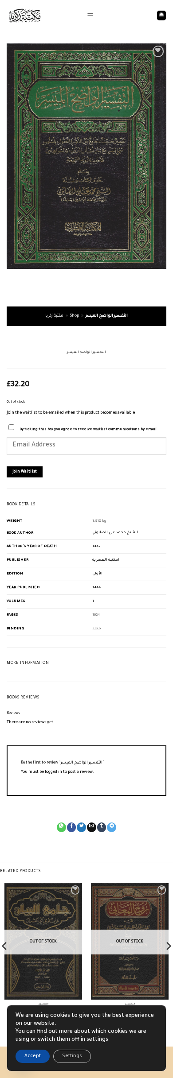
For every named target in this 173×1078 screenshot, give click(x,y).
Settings (72, 1056)
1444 (96, 587)
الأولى (97, 574)
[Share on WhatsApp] (61, 827)
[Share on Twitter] (81, 827)
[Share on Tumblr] (101, 827)
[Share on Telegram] (111, 827)
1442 (96, 546)
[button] (90, 15)
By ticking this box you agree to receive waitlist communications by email (88, 429)
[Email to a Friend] (91, 827)
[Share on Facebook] (71, 827)
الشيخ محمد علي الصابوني (115, 533)
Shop (74, 316)
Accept (32, 1056)
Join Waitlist (24, 472)
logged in (53, 772)
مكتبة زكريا (54, 316)
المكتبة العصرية (106, 560)
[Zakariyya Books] (43, 15)
